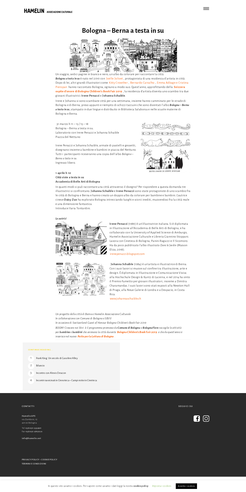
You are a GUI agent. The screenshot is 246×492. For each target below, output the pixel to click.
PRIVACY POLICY (30, 459)
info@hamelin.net (31, 438)
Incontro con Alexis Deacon (51, 373)
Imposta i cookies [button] (161, 486)
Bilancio (40, 365)
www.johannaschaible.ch (125, 298)
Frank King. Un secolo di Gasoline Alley (57, 358)
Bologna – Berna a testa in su (123, 30)
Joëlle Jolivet (114, 78)
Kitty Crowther (118, 82)
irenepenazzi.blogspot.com (127, 253)
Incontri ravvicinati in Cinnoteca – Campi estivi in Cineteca (66, 380)
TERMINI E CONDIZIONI (34, 464)
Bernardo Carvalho (142, 82)
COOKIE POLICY (49, 459)
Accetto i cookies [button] (186, 486)
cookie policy (141, 486)
